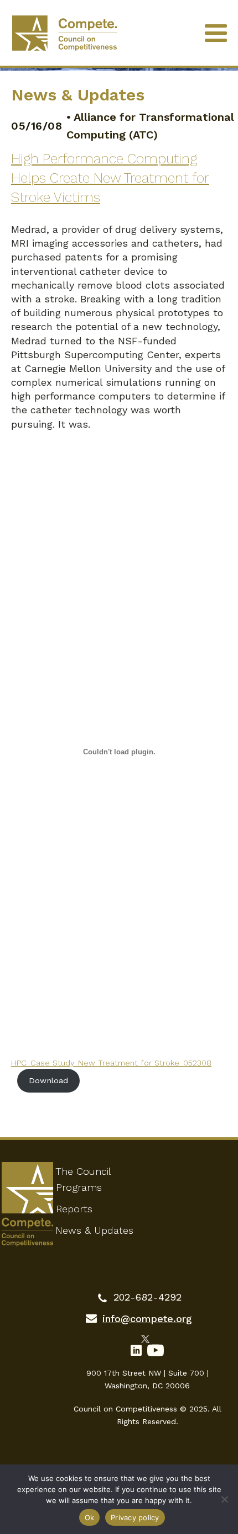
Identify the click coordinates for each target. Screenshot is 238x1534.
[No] (224, 1499)
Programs (79, 1187)
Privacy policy (135, 1517)
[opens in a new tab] (147, 1338)
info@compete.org (147, 1318)
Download (48, 1080)
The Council (83, 1171)
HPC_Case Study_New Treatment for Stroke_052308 (111, 1062)
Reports (74, 1209)
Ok (90, 1517)
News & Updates (94, 1230)
